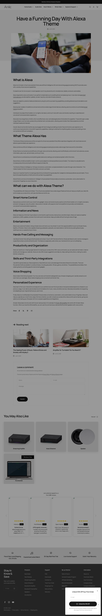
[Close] (97, 591)
